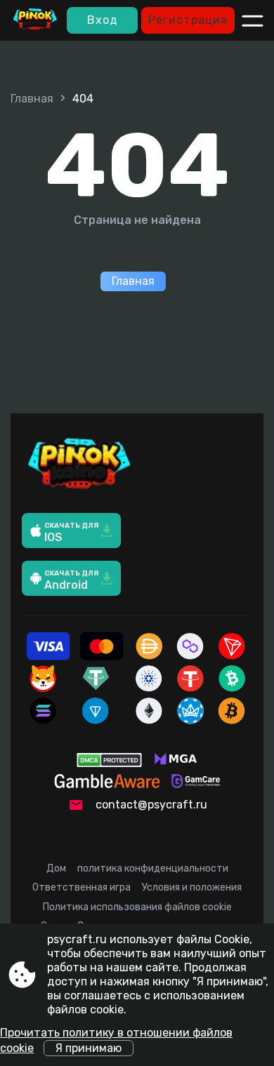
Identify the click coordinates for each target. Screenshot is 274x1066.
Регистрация (188, 20)
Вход (102, 20)
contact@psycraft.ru (151, 804)
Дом (56, 868)
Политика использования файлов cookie (137, 907)
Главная (32, 98)
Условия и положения (192, 887)
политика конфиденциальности (152, 868)
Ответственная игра (81, 887)
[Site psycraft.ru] (35, 20)
